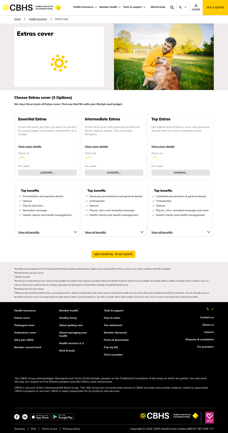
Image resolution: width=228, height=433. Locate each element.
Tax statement (113, 325)
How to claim (112, 317)
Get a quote (215, 7)
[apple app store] (40, 416)
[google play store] (63, 416)
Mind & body (158, 7)
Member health (108, 7)
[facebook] (17, 416)
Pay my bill (111, 347)
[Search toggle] (172, 7)
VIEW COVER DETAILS (29, 146)
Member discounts (115, 332)
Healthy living (68, 317)
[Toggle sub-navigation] (95, 7)
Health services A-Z (71, 343)
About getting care (71, 325)
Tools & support (132, 7)
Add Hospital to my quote (113, 254)
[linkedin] (25, 416)
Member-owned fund (27, 347)
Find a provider (113, 354)
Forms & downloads (116, 339)
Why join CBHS (24, 339)
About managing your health (73, 334)
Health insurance (83, 7)
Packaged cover (24, 325)
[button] (47, 232)
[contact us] (210, 307)
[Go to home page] (32, 7)
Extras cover (22, 317)
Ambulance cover (25, 332)
